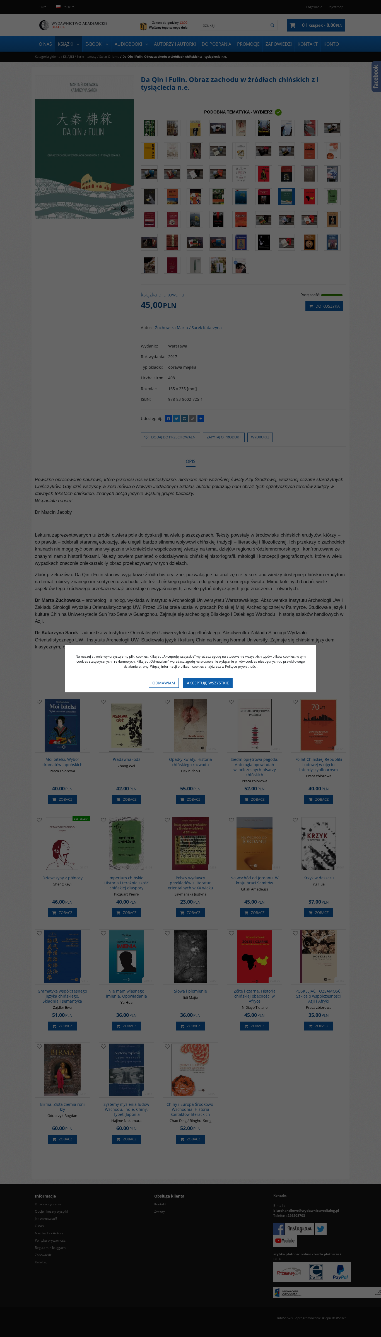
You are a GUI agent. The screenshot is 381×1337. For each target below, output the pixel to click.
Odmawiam (163, 683)
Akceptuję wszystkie (208, 683)
